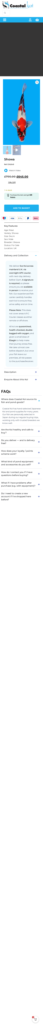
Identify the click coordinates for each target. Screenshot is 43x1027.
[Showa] (21, 112)
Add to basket (21, 208)
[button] (4, 20)
